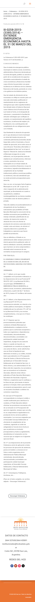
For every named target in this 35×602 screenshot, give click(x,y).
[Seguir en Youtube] (15, 565)
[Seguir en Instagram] (19, 565)
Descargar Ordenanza (17, 496)
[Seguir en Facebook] (11, 565)
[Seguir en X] (23, 565)
